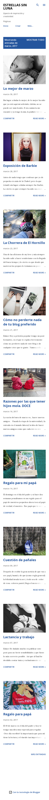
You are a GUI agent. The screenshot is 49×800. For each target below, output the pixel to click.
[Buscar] (37, 5)
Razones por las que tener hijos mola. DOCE (24, 403)
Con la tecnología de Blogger (26, 792)
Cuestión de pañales (19, 560)
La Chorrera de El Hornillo (24, 242)
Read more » (39, 118)
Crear (18, 26)
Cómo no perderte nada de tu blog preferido (22, 321)
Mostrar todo (35, 39)
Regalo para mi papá (19, 482)
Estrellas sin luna (15, 6)
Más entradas (38, 754)
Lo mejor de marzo (18, 88)
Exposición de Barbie (20, 165)
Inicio (5, 26)
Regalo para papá (17, 714)
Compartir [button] (8, 118)
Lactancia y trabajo (18, 637)
